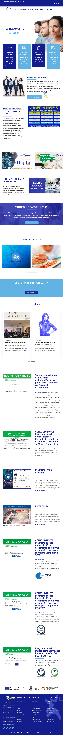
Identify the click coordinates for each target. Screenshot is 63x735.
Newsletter (19, 719)
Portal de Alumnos (52, 706)
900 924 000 (21, 1)
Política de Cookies (41, 732)
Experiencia (20, 706)
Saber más (8, 65)
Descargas (50, 712)
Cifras (18, 708)
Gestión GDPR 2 (51, 721)
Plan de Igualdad (36, 708)
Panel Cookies (49, 732)
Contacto (49, 9)
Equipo (18, 703)
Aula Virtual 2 (51, 703)
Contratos (30, 9)
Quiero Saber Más (34, 97)
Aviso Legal (24, 732)
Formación (22, 9)
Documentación (21, 714)
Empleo (19, 710)
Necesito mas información (31, 222)
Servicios (42, 9)
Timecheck (50, 714)
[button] (29, 361)
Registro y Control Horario (53, 186)
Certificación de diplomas (54, 710)
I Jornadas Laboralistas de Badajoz (15, 342)
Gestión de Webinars (37, 721)
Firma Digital (51, 717)
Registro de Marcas (36, 717)
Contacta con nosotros (31, 292)
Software (19, 712)
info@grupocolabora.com (10, 1)
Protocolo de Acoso (36, 710)
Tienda (19, 717)
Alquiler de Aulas (36, 719)
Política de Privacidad (31, 732)
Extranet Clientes (52, 708)
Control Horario (35, 714)
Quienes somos (21, 701)
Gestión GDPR (51, 719)
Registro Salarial (35, 712)
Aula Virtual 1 (51, 701)
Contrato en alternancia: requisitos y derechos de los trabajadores (45, 343)
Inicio (14, 9)
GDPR (36, 9)
